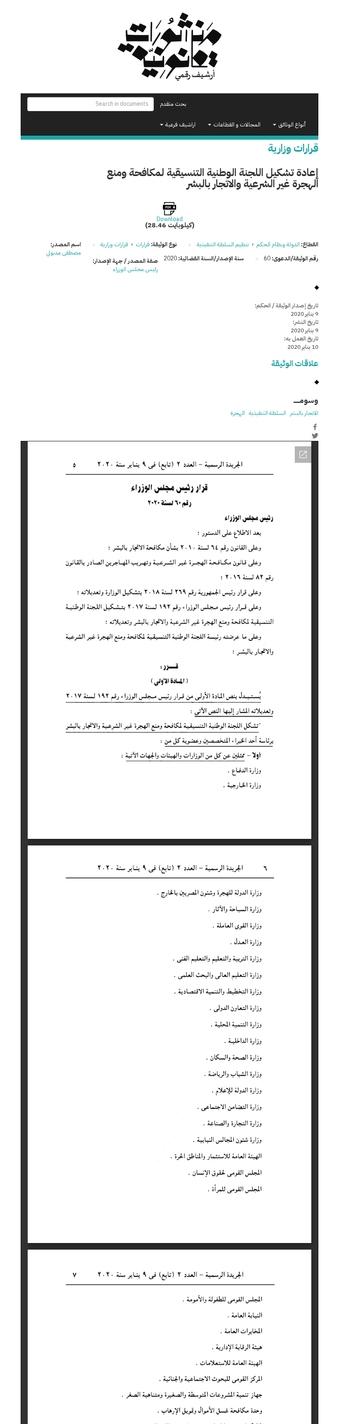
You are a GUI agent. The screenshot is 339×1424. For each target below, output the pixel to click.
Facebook (315, 427)
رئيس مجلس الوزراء (135, 269)
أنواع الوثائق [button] (291, 124)
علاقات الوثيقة (294, 363)
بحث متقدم (173, 104)
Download (170, 219)
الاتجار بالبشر (304, 413)
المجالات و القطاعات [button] (236, 124)
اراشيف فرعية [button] (180, 124)
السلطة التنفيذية (267, 413)
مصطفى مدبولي (63, 252)
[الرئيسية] (169, 46)
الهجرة (237, 413)
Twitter (315, 435)
